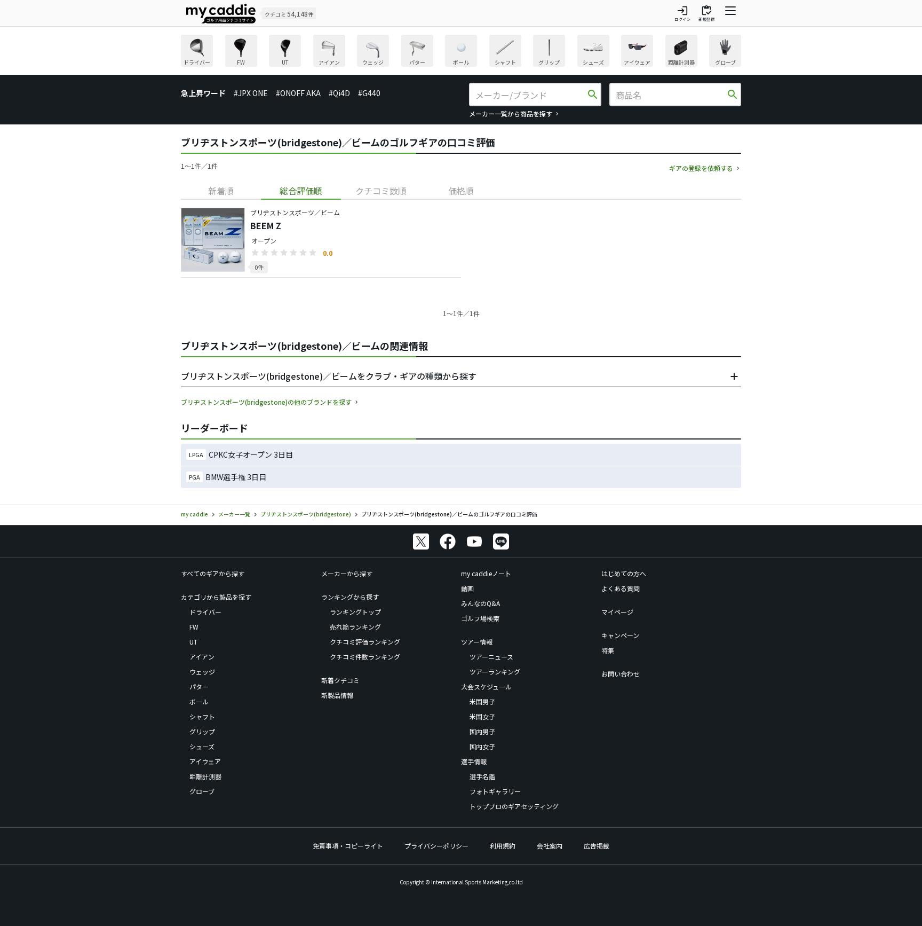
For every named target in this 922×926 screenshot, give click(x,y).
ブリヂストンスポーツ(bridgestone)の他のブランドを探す (266, 401)
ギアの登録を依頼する (701, 167)
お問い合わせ (620, 673)
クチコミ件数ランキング (365, 656)
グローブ (201, 791)
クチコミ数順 (381, 190)
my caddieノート (486, 573)
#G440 (369, 93)
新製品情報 (337, 695)
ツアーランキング (495, 671)
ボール (199, 701)
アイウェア (205, 761)
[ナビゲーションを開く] (730, 13)
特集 (607, 650)
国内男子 (482, 731)
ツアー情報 (476, 641)
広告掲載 (596, 845)
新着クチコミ (340, 680)
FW (193, 626)
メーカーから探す (346, 573)
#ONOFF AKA (298, 93)
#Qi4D (339, 93)
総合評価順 (301, 190)
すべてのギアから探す (212, 573)
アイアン (201, 656)
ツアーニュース (491, 656)
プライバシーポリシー (436, 845)
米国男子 (482, 701)
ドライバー (205, 611)
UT (193, 641)
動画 (467, 588)
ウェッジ (202, 671)
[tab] (221, 191)
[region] (461, 52)
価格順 (461, 190)
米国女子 (482, 716)
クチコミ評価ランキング (365, 641)
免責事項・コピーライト (348, 845)
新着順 (221, 190)
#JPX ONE (251, 93)
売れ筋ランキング (355, 626)
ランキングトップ (355, 611)
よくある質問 (620, 588)
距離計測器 (205, 776)
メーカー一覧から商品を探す (510, 113)
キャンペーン (620, 635)
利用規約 (502, 845)
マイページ (617, 611)
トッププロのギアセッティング (514, 806)
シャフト (202, 716)
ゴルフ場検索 (480, 618)
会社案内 (549, 845)
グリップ (202, 731)
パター (199, 686)
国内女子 (482, 746)
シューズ (201, 746)
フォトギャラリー (495, 791)
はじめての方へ (623, 573)
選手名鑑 (482, 776)
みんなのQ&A (480, 603)
